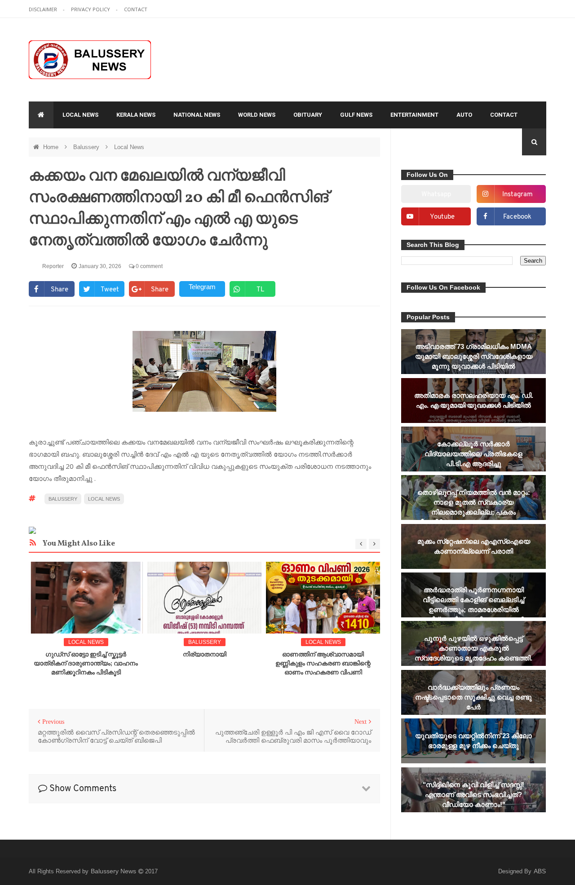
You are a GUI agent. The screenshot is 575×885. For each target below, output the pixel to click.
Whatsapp (436, 194)
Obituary (307, 114)
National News (196, 114)
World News (256, 114)
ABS (540, 871)
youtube (442, 217)
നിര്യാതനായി (204, 655)
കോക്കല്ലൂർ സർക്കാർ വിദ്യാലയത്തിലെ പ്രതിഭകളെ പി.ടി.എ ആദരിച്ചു (473, 453)
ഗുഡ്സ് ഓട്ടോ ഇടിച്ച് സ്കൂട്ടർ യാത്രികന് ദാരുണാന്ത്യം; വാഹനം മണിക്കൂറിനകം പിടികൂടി (86, 664)
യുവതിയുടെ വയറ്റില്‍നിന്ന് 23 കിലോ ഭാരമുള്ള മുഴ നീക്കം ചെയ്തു (473, 740)
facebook (517, 217)
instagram (517, 194)
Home (51, 147)
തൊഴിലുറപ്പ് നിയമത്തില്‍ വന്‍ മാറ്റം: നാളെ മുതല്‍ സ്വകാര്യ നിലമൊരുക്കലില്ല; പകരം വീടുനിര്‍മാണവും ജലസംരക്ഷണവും (473, 507)
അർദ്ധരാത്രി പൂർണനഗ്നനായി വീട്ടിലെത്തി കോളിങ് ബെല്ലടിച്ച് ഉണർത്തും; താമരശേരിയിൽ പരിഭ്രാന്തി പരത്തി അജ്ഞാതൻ (473, 604)
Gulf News (356, 114)
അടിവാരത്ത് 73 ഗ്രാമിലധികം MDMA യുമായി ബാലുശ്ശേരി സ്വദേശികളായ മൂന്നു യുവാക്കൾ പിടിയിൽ (473, 356)
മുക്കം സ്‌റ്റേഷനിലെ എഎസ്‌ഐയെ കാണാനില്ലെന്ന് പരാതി (473, 546)
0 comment (148, 266)
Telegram (202, 287)
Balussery (87, 147)
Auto (464, 114)
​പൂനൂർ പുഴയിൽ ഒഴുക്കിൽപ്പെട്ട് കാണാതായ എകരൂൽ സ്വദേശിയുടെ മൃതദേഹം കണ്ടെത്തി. (473, 648)
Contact (504, 114)
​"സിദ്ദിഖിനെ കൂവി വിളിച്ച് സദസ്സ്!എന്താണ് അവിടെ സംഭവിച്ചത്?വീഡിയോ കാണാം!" (473, 794)
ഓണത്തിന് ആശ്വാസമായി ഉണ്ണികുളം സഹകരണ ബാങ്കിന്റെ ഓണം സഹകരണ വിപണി (323, 664)
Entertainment (414, 114)
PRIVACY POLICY (91, 9)
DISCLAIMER (43, 9)
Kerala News (135, 114)
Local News (80, 114)
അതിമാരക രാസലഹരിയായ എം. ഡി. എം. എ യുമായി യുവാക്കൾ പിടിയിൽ (473, 400)
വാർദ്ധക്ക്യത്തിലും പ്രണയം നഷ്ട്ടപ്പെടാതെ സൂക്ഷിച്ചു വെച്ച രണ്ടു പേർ (473, 697)
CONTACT (135, 9)
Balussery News (114, 871)
